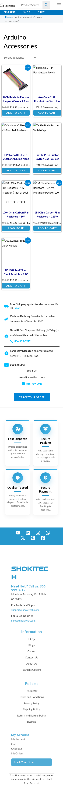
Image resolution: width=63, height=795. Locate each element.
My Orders (17, 753)
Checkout (16, 748)
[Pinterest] (32, 538)
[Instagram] (38, 532)
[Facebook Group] (42, 538)
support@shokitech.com (25, 609)
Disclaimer (31, 690)
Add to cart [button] (15, 112)
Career (31, 651)
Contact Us (31, 657)
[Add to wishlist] (25, 71)
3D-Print (10, 12)
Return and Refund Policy (31, 715)
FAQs (31, 639)
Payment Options (31, 669)
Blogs (31, 645)
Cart (41, 12)
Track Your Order (24, 762)
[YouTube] (18, 532)
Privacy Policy (31, 703)
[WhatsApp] (48, 532)
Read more (16, 228)
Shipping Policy (31, 709)
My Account (18, 739)
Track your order (32, 397)
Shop (26, 12)
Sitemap (31, 721)
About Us (31, 663)
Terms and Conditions (31, 697)
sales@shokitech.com (32, 377)
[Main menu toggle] (59, 5)
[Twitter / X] (22, 538)
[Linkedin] (28, 532)
